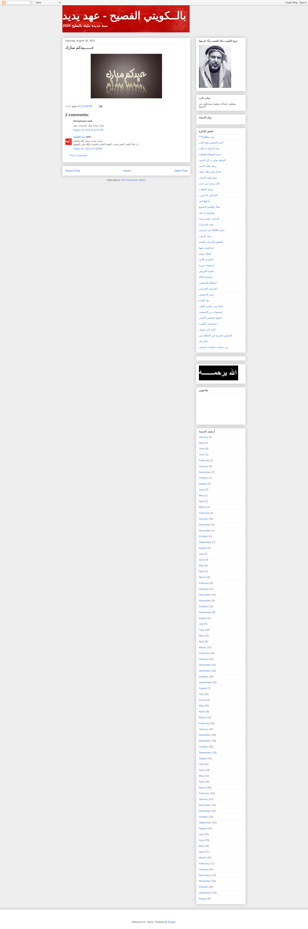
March (202, 507)
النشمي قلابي (206, 259)
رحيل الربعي (205, 236)
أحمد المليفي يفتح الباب (211, 142)
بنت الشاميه (79, 136)
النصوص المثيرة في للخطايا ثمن (215, 335)
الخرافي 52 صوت (208, 195)
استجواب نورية (206, 265)
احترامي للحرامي (208, 288)
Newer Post (72, 170)
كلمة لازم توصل (207, 329)
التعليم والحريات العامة (211, 241)
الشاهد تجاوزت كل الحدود (212, 160)
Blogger (172, 922)
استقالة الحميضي (208, 282)
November (205, 472)
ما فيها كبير (204, 201)
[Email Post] (100, 106)
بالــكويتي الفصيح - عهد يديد (124, 16)
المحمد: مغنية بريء (209, 218)
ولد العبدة (204, 300)
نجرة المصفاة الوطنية (210, 154)
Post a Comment (78, 155)
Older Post (181, 170)
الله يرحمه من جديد (209, 183)
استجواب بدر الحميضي (210, 311)
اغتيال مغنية (205, 253)
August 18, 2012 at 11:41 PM (88, 130)
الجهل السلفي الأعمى (210, 317)
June (201, 448)
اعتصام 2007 (206, 277)
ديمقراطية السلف (208, 177)
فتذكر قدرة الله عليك (210, 171)
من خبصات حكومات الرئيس (213, 347)
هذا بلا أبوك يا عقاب (209, 148)
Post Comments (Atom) (133, 180)
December (205, 524)
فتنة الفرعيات (206, 224)
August (203, 483)
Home (127, 170)
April (201, 442)
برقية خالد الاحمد (208, 166)
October (203, 477)
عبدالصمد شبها (206, 247)
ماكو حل (203, 341)
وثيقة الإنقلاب (206, 189)
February (204, 460)
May (201, 495)
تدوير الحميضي (206, 294)
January (203, 437)
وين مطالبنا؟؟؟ (206, 136)
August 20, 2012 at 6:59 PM (87, 148)
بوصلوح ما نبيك (207, 212)
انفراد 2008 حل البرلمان (211, 230)
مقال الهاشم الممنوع (209, 206)
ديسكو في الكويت (208, 323)
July (201, 553)
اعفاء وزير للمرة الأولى (211, 306)
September (205, 542)
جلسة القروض (206, 271)
